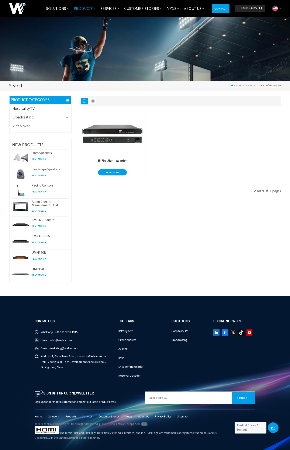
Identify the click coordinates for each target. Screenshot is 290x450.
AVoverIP (123, 349)
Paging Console (42, 185)
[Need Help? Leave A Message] (273, 427)
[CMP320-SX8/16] (20, 224)
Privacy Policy (163, 416)
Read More (38, 159)
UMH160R (39, 253)
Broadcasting (23, 118)
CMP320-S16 (41, 236)
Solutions (56, 8)
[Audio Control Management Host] (20, 206)
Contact (220, 8)
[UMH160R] (20, 257)
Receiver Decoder (129, 375)
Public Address (127, 340)
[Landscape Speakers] (20, 174)
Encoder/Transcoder (130, 367)
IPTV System (125, 331)
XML (104, 424)
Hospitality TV (24, 109)
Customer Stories (141, 8)
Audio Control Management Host (45, 203)
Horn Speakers (42, 153)
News (171, 8)
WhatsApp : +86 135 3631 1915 (59, 332)
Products (83, 8)
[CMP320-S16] (20, 241)
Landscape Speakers (46, 169)
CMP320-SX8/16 (43, 220)
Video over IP (23, 126)
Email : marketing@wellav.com (59, 348)
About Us (192, 8)
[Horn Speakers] (20, 157)
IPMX (121, 358)
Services (108, 8)
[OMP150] (20, 274)
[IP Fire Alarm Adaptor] (113, 156)
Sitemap (182, 416)
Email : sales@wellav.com (56, 340)
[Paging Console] (20, 190)
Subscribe (243, 398)
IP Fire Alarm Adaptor (112, 160)
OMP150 (38, 269)
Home (237, 85)
